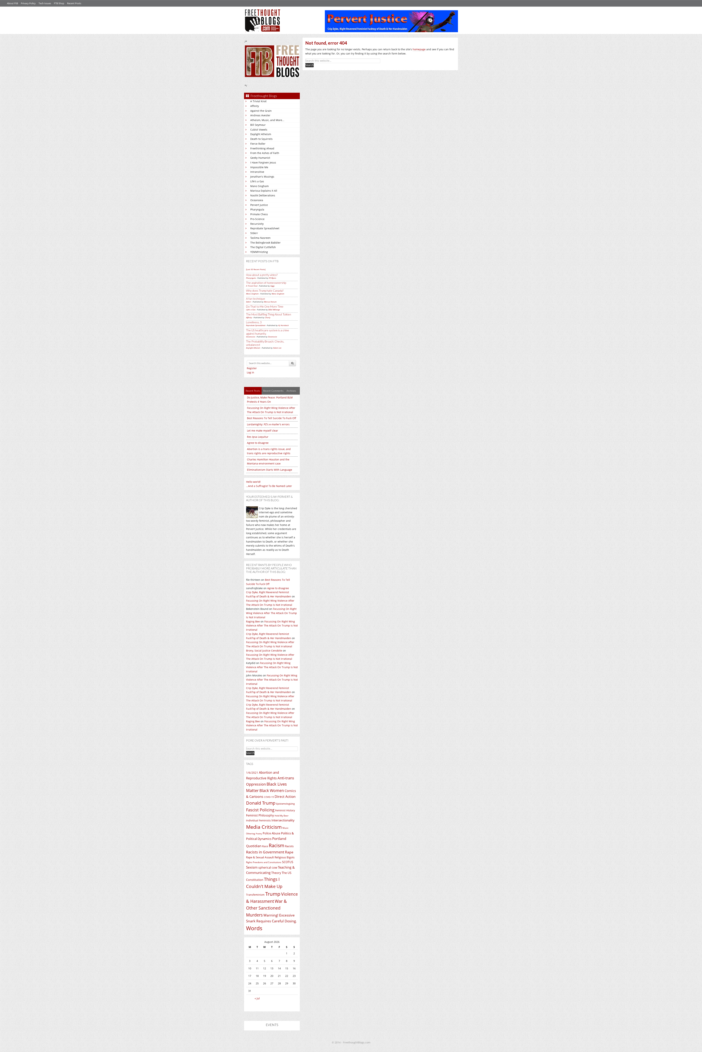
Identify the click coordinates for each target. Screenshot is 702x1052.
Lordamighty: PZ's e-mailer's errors (268, 424)
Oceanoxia (256, 200)
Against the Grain (261, 110)
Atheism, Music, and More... (267, 120)
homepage (419, 49)
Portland (279, 838)
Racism (276, 845)
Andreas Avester (260, 115)
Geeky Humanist (260, 157)
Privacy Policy (28, 3)
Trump (272, 893)
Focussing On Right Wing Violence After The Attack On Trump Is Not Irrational (271, 613)
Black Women (271, 790)
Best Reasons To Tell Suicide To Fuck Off (271, 418)
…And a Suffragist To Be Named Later (269, 486)
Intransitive (257, 172)
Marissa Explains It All (263, 190)
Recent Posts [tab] (253, 390)
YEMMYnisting (259, 252)
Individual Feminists (258, 820)
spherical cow (267, 867)
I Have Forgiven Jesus (263, 162)
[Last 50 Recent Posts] (255, 269)
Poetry (259, 833)
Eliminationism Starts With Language (269, 469)
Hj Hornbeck (283, 325)
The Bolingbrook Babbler (265, 242)
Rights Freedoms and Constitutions (263, 862)
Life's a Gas (257, 181)
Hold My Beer (281, 815)
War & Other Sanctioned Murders (266, 908)
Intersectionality (283, 820)
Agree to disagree (258, 443)
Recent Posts (74, 3)
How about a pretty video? (262, 274)
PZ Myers (272, 278)
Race (265, 846)
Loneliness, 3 (254, 322)
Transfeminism (255, 894)
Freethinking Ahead (262, 148)
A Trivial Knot (258, 101)
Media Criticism (264, 826)
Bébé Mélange (274, 309)
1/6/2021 (252, 772)
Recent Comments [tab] (273, 390)
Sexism (252, 867)
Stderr (254, 233)
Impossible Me (259, 167)
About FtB (12, 3)
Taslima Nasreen (260, 238)
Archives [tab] (291, 390)
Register (252, 368)
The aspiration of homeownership (266, 282)
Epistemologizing (285, 803)
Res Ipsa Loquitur (257, 437)
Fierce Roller (257, 143)
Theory (276, 873)
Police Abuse (271, 833)
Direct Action (285, 796)
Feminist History (285, 810)
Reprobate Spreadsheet (264, 228)
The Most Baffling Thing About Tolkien (268, 314)
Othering (250, 833)
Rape (289, 852)
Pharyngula (257, 209)
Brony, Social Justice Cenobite (264, 650)
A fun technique (255, 298)
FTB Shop (59, 3)
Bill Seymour (258, 125)
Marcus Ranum (270, 301)
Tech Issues (45, 3)
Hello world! (253, 481)
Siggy (272, 286)
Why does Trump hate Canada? (264, 290)
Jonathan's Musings (262, 176)
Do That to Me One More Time (264, 306)
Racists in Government (265, 852)
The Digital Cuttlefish (263, 247)
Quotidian (253, 846)
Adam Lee (277, 348)
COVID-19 (269, 797)
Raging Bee (253, 621)
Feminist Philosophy (260, 815)
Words (254, 928)
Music (285, 828)
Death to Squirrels (261, 139)
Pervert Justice (259, 205)
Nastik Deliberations (262, 195)
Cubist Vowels (258, 129)
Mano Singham (259, 186)
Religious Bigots (285, 857)
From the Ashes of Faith (264, 153)
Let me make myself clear (262, 430)
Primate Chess (259, 214)
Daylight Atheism (260, 134)
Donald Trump (260, 803)
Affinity (254, 106)
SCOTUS (287, 862)
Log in (250, 372)
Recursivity (257, 223)
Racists (289, 846)
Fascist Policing (260, 810)
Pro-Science (257, 219)
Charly (267, 317)
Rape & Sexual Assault (260, 857)
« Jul (257, 998)
